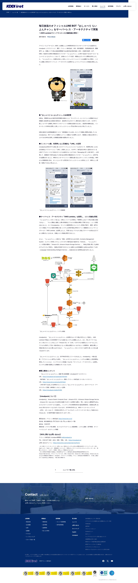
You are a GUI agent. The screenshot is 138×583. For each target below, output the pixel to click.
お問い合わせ (127, 6)
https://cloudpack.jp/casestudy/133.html (55, 376)
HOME (7, 12)
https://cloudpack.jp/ (75, 440)
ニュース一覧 (15, 12)
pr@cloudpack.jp (66, 437)
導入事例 (94, 6)
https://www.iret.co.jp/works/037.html (54, 382)
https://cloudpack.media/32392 (52, 390)
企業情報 (70, 6)
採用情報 (110, 6)
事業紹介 (78, 6)
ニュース (102, 6)
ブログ (118, 6)
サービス (86, 6)
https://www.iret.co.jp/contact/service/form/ (66, 443)
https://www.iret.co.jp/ (65, 418)
